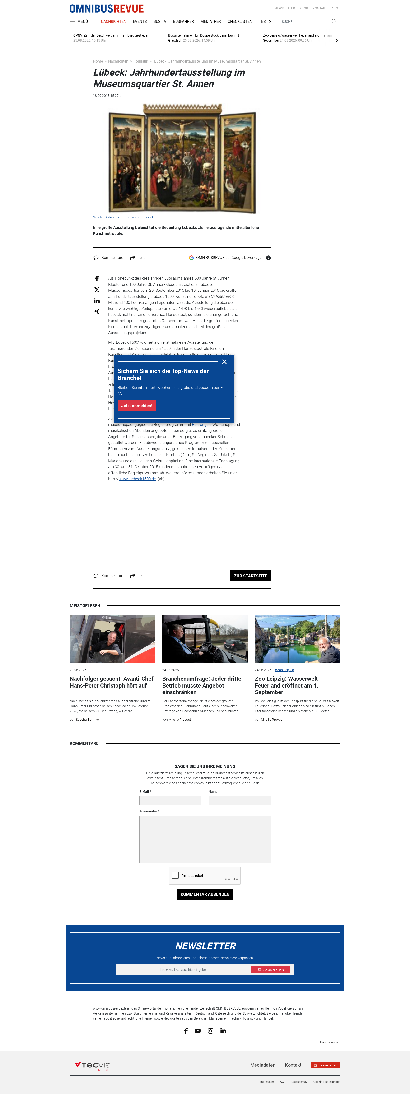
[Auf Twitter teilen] (96, 289)
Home (98, 61)
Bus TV (160, 21)
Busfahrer (183, 21)
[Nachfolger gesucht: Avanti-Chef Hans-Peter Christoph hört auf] (112, 639)
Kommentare (112, 257)
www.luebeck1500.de (137, 478)
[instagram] (210, 1030)
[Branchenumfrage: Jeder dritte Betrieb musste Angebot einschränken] (205, 639)
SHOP (303, 8)
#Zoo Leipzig (284, 670)
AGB (282, 1082)
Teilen (143, 257)
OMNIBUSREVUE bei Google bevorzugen (230, 257)
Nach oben (327, 1042)
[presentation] (336, 40)
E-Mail (144, 792)
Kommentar (148, 811)
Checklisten (240, 21)
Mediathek (210, 21)
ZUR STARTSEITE (250, 575)
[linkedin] (223, 1030)
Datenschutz (299, 1082)
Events (140, 21)
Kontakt (293, 1065)
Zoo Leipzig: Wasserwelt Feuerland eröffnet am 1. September (286, 685)
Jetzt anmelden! (136, 405)
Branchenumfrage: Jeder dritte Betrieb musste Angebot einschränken (201, 685)
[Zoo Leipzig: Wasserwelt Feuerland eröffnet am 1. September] (297, 639)
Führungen (201, 424)
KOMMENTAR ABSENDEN (205, 894)
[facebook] (186, 1030)
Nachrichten (113, 21)
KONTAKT (319, 8)
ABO (334, 8)
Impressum (267, 1082)
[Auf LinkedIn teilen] (97, 300)
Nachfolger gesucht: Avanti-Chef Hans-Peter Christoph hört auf (112, 682)
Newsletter (285, 8)
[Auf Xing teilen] (97, 311)
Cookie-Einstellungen (326, 1082)
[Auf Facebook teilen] (97, 278)
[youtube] (198, 1030)
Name (213, 792)
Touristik (141, 61)
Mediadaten (262, 1065)
